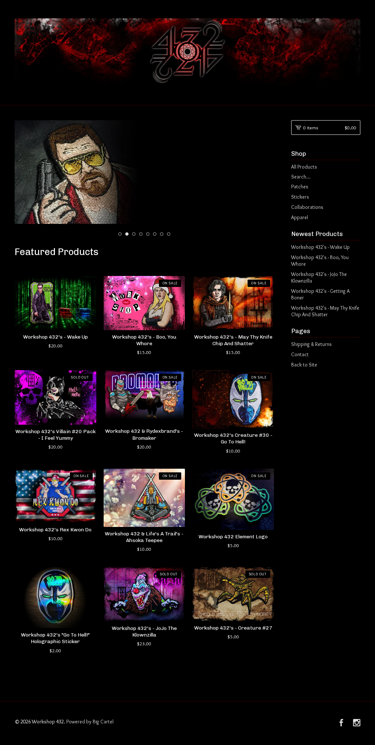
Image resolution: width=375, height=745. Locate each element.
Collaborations (307, 207)
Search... (301, 176)
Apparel (299, 217)
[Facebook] (341, 723)
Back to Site (304, 364)
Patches (299, 186)
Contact (300, 354)
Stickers (300, 196)
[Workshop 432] (187, 51)
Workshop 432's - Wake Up (320, 247)
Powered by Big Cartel (90, 721)
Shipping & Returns (311, 344)
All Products (304, 166)
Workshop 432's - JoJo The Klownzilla (319, 277)
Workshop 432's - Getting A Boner (320, 294)
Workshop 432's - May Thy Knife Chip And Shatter (325, 311)
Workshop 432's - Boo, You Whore (320, 260)
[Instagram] (356, 723)
